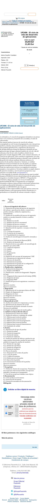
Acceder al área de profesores (28, 423)
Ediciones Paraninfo (17, 487)
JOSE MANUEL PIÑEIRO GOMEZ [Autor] (11, 133)
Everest (4, 500)
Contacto (21, 456)
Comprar (29, 68)
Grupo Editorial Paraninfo (19, 482)
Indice (3, 200)
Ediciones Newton (25, 501)
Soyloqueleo (33, 500)
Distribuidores (7, 458)
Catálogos (29, 456)
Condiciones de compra (20, 460)
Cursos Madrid (24, 498)
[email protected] (22, 473)
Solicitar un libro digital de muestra (21, 389)
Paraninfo (20, 9)
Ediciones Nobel (13, 500)
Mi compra (21, 18)
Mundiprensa (24, 500)
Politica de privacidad (29, 458)
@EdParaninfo (19, 494)
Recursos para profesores (11, 200)
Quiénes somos (11, 456)
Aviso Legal (17, 458)
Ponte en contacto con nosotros (21, 20)
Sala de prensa (19, 478)
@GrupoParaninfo (20, 491)
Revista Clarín (14, 498)
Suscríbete (29, 122)
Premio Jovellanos (13, 501)
